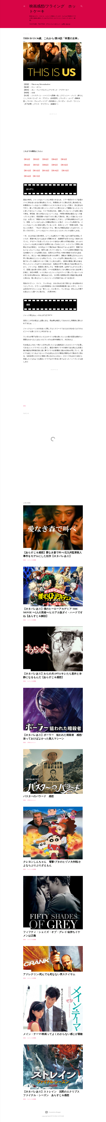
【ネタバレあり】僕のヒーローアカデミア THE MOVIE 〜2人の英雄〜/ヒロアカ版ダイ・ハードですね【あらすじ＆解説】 (53, 612)
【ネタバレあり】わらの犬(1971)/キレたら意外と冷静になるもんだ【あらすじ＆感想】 (52, 675)
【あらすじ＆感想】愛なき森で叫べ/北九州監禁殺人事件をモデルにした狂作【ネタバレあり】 (52, 554)
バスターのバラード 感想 (38, 796)
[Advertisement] (53, 129)
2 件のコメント (31, 742)
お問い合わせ (66, 24)
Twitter (41, 24)
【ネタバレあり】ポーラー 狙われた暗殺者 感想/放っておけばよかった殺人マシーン (52, 736)
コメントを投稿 (31, 560)
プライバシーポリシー (53, 24)
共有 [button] (24, 406)
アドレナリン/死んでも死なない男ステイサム (49, 974)
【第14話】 (55, 170)
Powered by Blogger (55, 1112)
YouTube (33, 24)
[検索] (81, 6)
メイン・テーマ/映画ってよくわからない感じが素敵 (53, 1034)
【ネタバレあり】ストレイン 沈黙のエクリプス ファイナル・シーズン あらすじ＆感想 (52, 1093)
